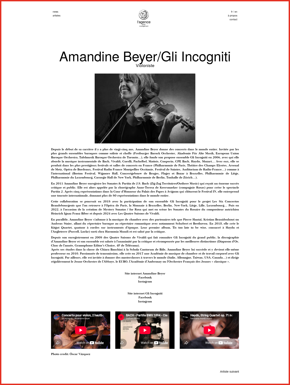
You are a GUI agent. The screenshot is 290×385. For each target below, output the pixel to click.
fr (232, 11)
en (236, 11)
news (55, 11)
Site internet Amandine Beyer (145, 273)
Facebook (145, 277)
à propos (232, 15)
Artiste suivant (229, 371)
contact (233, 19)
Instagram (145, 281)
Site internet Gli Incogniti (145, 293)
